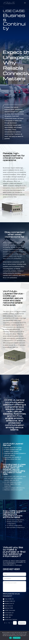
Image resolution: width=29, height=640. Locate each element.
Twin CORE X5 (9, 599)
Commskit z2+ (9, 612)
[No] (27, 635)
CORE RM (8, 617)
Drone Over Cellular (11, 619)
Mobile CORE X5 (10, 601)
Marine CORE (9, 608)
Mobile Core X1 (9, 603)
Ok (10, 637)
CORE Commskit (10, 610)
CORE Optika (9, 615)
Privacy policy (16, 637)
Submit (22, 623)
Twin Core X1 (9, 606)
